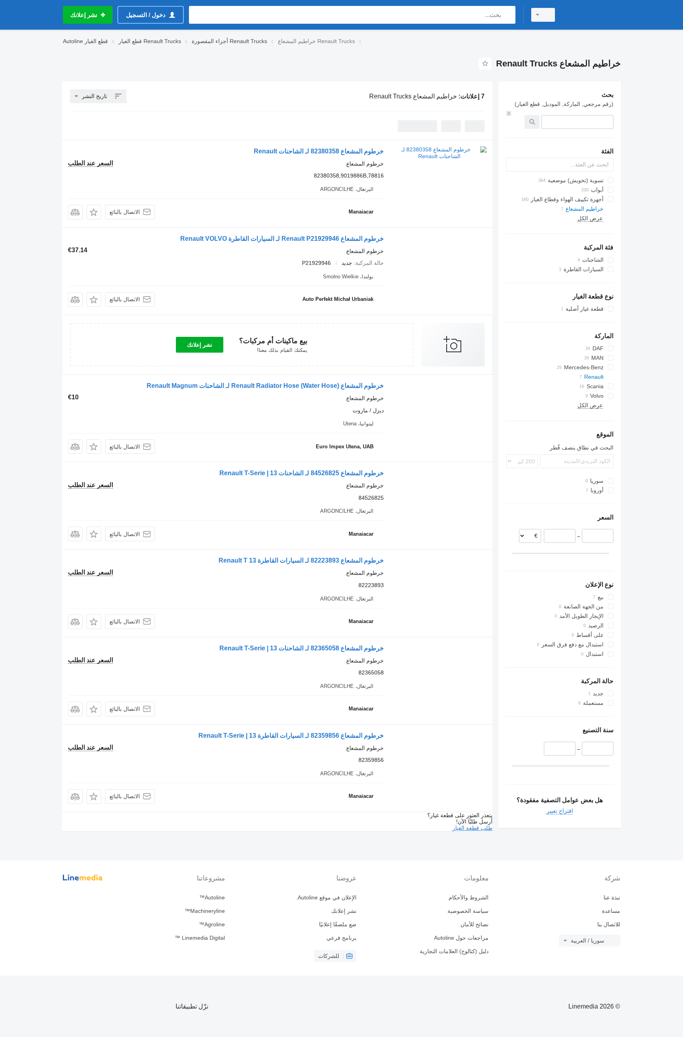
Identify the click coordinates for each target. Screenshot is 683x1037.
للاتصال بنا (608, 924)
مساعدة (611, 911)
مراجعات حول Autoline (461, 938)
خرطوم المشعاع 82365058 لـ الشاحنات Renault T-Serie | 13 (301, 648)
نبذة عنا (612, 897)
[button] (94, 212)
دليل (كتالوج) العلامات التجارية (454, 951)
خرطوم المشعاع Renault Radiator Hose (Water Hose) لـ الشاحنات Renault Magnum (265, 385)
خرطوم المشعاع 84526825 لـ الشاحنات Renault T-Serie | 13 (301, 473)
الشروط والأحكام (468, 897)
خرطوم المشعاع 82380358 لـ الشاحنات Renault (319, 151)
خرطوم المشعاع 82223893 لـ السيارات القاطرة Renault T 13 (301, 560)
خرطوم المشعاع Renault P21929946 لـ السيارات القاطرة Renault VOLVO (282, 238)
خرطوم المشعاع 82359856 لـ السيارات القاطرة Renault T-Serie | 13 (291, 735)
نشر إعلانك (199, 345)
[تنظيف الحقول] (508, 113)
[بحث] (508, 15)
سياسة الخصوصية (467, 911)
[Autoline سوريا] (592, 15)
